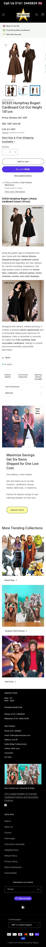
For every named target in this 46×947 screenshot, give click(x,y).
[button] (3, 15)
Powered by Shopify (31, 943)
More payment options (23, 175)
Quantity (5, 147)
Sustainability (10, 873)
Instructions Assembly (14, 844)
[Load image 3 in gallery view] (35, 90)
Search (7, 821)
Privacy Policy (11, 861)
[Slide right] (43, 91)
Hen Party (9, 682)
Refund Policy (10, 856)
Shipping (5, 132)
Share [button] (7, 358)
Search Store (17, 510)
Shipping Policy (11, 850)
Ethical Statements (13, 867)
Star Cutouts (18, 943)
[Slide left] (2, 91)
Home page (9, 838)
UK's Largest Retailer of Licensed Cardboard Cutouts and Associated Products (21, 797)
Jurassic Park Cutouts (15, 631)
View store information (15, 192)
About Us (8, 827)
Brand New (10, 580)
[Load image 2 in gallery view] (23, 90)
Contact (8, 833)
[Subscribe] (38, 889)
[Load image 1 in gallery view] (11, 90)
